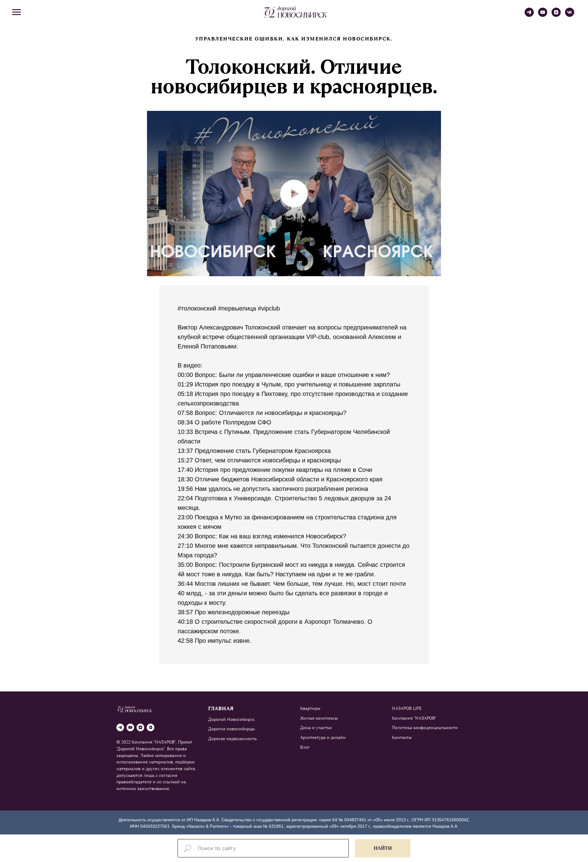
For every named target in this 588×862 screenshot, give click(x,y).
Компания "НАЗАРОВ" (414, 718)
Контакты (402, 737)
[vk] (569, 15)
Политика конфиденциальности (425, 728)
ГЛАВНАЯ (221, 708)
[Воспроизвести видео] (294, 193)
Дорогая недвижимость (232, 739)
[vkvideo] (150, 727)
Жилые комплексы (319, 718)
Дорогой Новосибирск (231, 719)
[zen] (556, 15)
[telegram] (529, 15)
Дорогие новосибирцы (231, 729)
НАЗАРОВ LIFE (407, 708)
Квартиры (310, 708)
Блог (305, 747)
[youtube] (542, 15)
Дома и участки (316, 728)
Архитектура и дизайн (323, 737)
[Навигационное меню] (16, 12)
